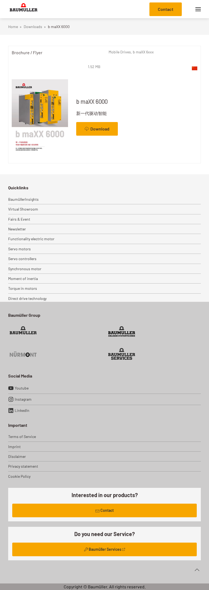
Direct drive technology (27, 298)
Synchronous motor (24, 268)
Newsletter (17, 229)
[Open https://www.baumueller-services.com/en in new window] (122, 354)
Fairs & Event (19, 219)
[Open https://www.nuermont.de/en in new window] (23, 354)
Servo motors (19, 249)
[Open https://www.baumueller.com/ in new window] (23, 332)
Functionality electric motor (31, 238)
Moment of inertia (23, 278)
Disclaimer (17, 456)
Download (99, 128)
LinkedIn (22, 410)
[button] (198, 9)
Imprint (14, 446)
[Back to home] (23, 9)
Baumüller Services (105, 549)
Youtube (22, 388)
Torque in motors (22, 288)
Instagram (23, 399)
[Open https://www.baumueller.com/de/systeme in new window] (122, 332)
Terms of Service (22, 436)
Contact (165, 9)
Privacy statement (23, 466)
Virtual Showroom (23, 209)
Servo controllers (22, 258)
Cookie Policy (19, 476)
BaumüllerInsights (23, 199)
